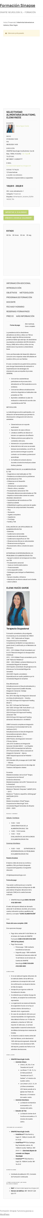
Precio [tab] (10, 316)
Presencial (11, 22)
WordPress (4, 1214)
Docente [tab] (10, 302)
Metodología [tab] (27, 292)
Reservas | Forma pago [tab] (18, 311)
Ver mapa (25, 154)
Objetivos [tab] (11, 292)
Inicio (5, 22)
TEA (12, 199)
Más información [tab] (25, 316)
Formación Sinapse (17, 5)
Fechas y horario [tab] (15, 306)
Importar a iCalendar (16, 212)
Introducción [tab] (13, 288)
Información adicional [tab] (18, 283)
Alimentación (17, 197)
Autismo (25, 197)
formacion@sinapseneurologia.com (18, 166)
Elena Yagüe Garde (22, 126)
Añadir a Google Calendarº (18, 218)
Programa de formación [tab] (19, 297)
